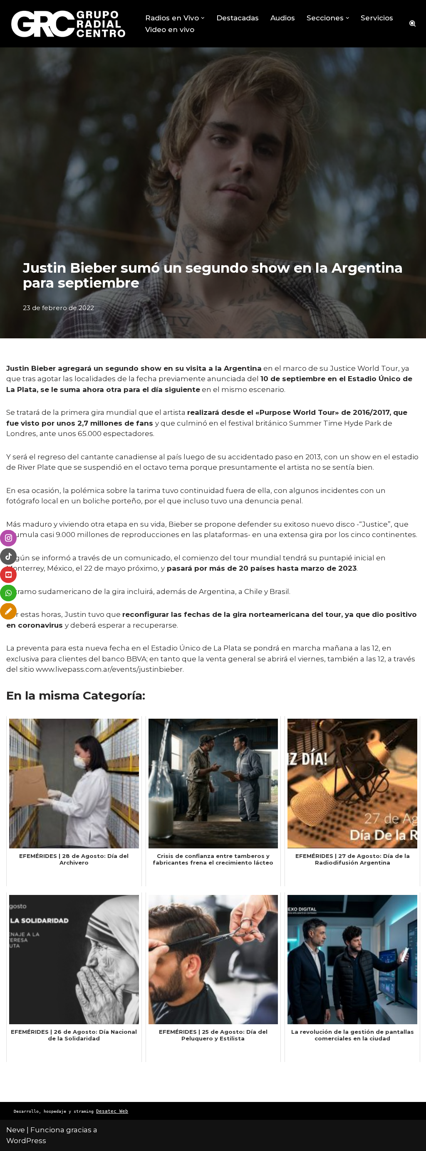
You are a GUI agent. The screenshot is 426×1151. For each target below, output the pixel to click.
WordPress (26, 1140)
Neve (15, 1130)
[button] (203, 18)
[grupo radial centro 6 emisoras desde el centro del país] (68, 23)
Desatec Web (112, 1111)
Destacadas (237, 18)
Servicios (377, 18)
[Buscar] (412, 23)
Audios (282, 18)
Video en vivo (169, 29)
